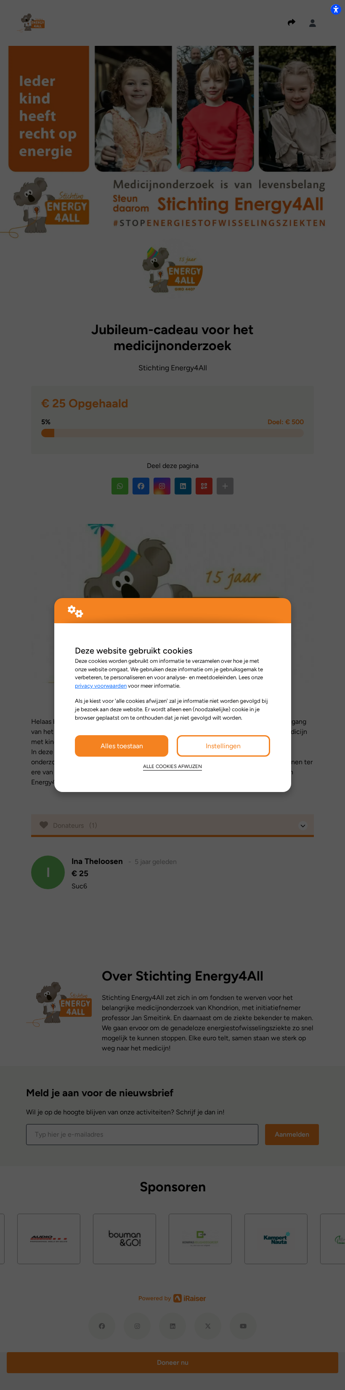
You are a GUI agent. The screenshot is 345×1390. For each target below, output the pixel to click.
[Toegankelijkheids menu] (336, 9)
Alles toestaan (122, 746)
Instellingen (223, 746)
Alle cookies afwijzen (172, 766)
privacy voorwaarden (101, 685)
